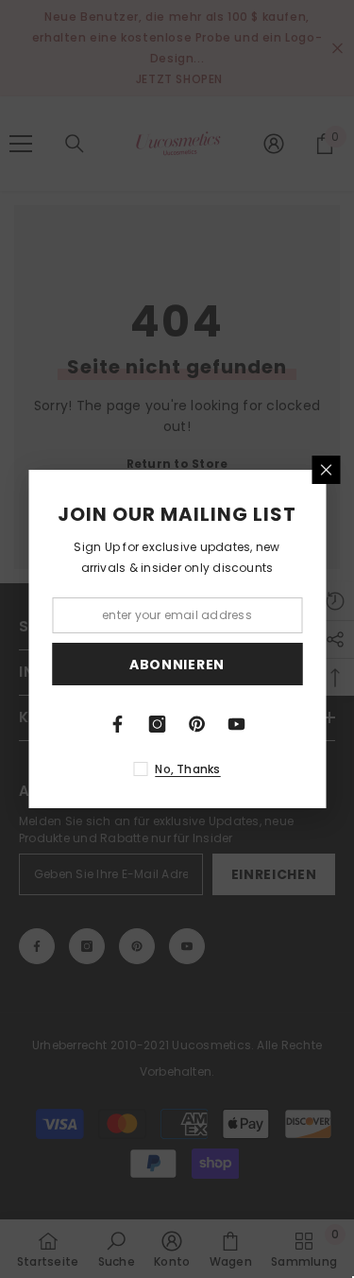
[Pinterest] (197, 724)
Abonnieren (177, 664)
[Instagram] (157, 724)
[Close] (326, 470)
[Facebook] (118, 724)
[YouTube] (237, 724)
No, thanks (187, 769)
